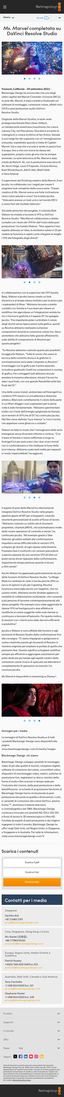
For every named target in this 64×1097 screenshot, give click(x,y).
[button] (24, 78)
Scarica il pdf (32, 862)
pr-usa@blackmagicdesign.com (22, 988)
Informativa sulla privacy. (21, 1080)
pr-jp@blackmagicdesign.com (21, 922)
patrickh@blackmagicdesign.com (23, 967)
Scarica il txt (32, 872)
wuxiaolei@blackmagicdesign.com (24, 943)
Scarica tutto (32, 881)
